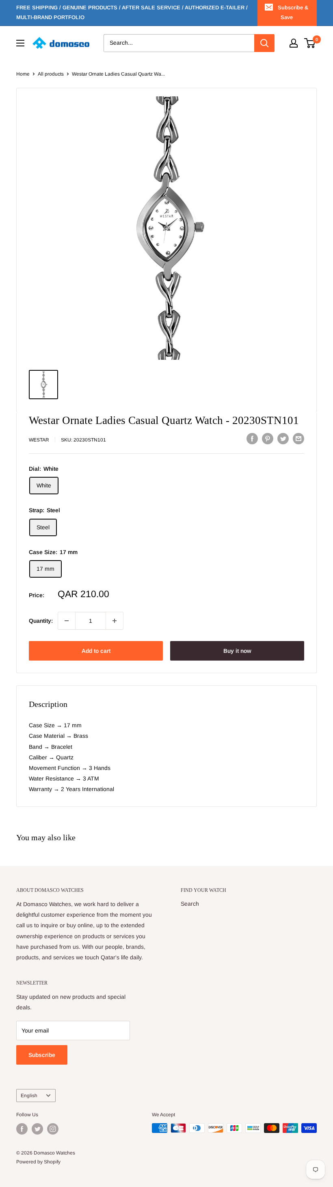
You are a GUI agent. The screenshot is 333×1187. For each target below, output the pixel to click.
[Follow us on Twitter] (37, 1129)
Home (23, 74)
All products (51, 74)
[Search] (264, 43)
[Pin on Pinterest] (267, 438)
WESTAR (39, 440)
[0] (310, 43)
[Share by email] (298, 438)
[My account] (294, 43)
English (29, 1095)
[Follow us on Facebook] (22, 1129)
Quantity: (41, 620)
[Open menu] (20, 43)
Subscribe (41, 1055)
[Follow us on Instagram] (52, 1129)
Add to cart (96, 651)
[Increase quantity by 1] (114, 620)
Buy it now (237, 651)
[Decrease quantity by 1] (66, 620)
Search (190, 903)
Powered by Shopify (38, 1162)
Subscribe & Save (293, 12)
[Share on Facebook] (252, 438)
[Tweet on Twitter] (283, 438)
